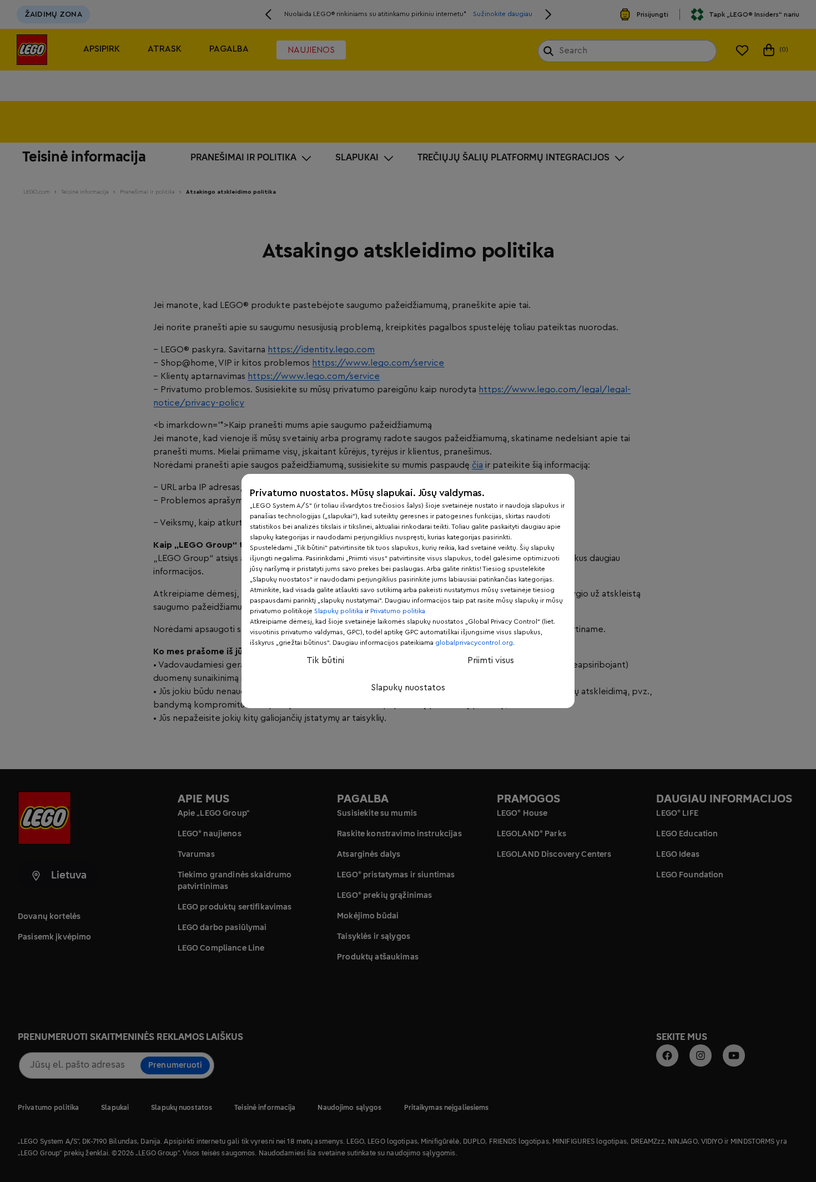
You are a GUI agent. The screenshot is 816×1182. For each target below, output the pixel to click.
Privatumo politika (397, 611)
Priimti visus (490, 660)
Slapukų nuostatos (408, 687)
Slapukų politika (338, 611)
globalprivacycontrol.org (474, 642)
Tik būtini (325, 660)
